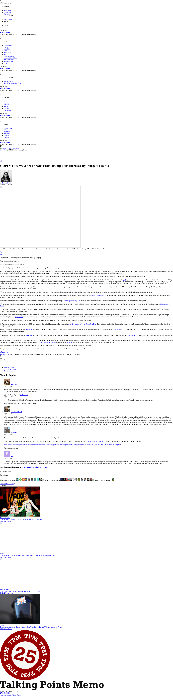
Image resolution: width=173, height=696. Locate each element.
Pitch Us (6, 137)
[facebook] (3, 33)
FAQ (5, 101)
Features (6, 63)
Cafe (5, 51)
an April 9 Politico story (98, 295)
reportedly (69, 342)
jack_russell (24, 395)
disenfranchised (118, 329)
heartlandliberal (16, 412)
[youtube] (9, 33)
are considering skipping (48, 342)
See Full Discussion (10, 369)
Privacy (6, 108)
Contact (6, 103)
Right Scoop (19, 317)
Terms (6, 106)
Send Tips (3, 150)
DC (1, 161)
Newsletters (7, 12)
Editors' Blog (8, 45)
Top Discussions (9, 371)
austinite (14, 432)
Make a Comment (9, 367)
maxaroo (14, 384)
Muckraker (7, 52)
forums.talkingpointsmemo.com (35, 467)
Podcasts (7, 14)
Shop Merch (8, 20)
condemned (28, 329)
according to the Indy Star (72, 301)
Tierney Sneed (6, 183)
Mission (6, 130)
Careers (6, 135)
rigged (124, 280)
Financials (7, 133)
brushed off (132, 335)
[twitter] (5, 693)
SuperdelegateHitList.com (95, 441)
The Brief (7, 54)
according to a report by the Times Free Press (82, 324)
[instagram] (7, 33)
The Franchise (8, 61)
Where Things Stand (10, 58)
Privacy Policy (16, 695)
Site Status (7, 110)
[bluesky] (1, 33)
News (6, 47)
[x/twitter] (5, 33)
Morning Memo (9, 56)
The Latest (7, 10)
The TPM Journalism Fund (12, 83)
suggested (29, 335)
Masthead (7, 132)
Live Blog (7, 49)
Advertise (7, 105)
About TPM (8, 128)
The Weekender (9, 60)
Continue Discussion (7, 484)
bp (12, 456)
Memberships (8, 81)
